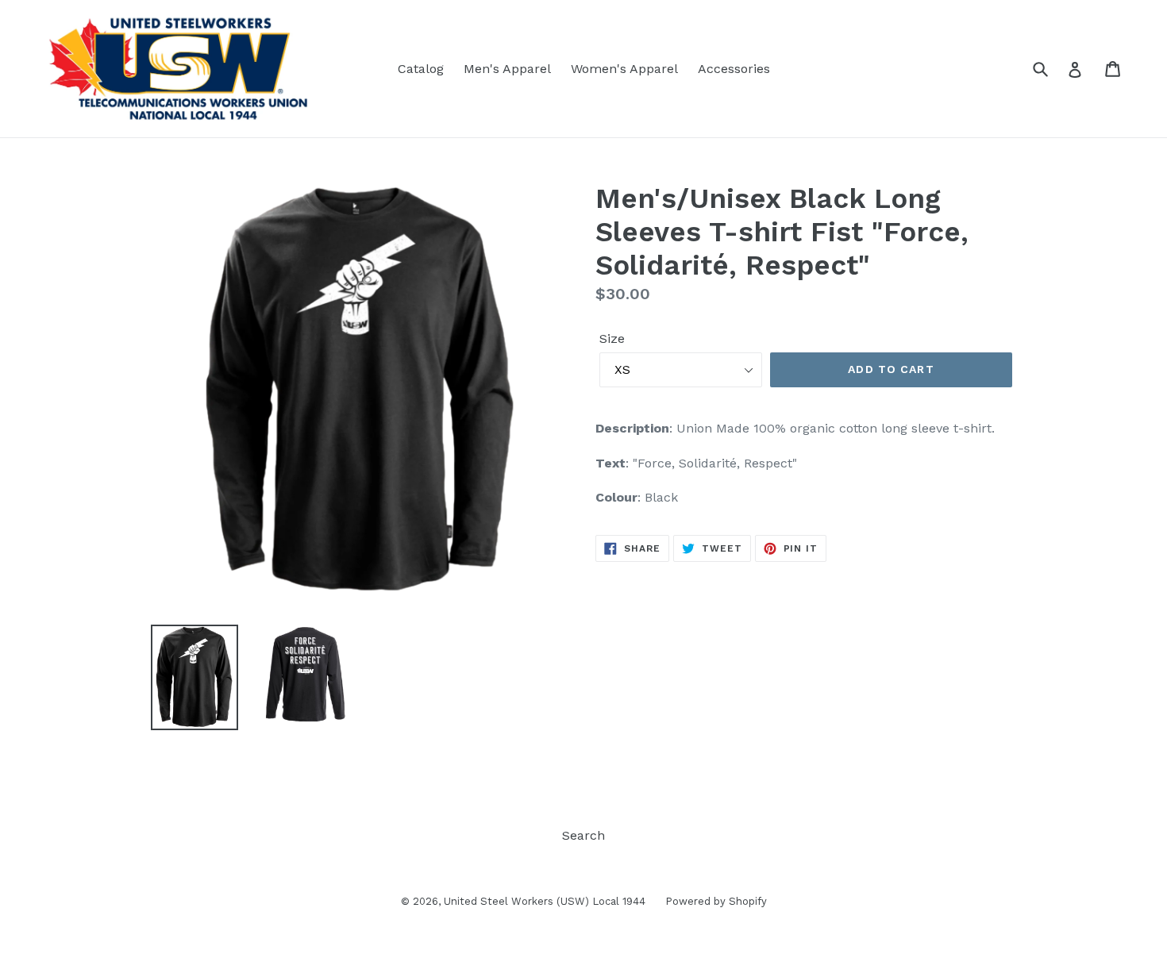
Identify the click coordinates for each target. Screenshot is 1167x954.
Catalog (421, 68)
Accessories (734, 68)
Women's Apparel (624, 68)
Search (583, 835)
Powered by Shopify (716, 901)
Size (612, 338)
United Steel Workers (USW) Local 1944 (544, 901)
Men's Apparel (507, 68)
